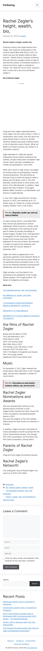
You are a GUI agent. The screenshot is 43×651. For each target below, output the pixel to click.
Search (6, 580)
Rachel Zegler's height (18, 488)
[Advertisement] (21, 107)
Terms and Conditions (21, 644)
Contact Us (20, 641)
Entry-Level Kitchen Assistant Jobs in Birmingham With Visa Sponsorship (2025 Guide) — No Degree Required (19, 616)
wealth (30, 488)
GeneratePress (32, 648)
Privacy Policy (31, 641)
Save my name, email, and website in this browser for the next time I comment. (22, 559)
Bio (7, 488)
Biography (10, 485)
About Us (10, 641)
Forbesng (9, 5)
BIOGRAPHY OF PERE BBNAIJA (15, 311)
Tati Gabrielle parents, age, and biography (20, 290)
